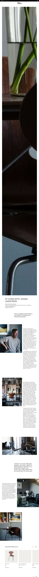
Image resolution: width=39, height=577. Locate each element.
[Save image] (35, 8)
